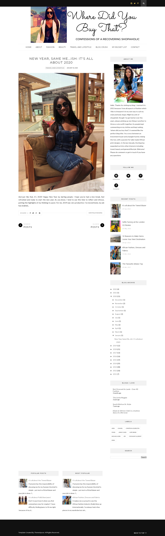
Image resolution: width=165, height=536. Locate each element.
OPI (125, 436)
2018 (115, 349)
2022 (115, 289)
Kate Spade (133, 432)
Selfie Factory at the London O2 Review (133, 223)
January (118, 335)
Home (28, 47)
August (118, 314)
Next (97, 185)
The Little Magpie (120, 398)
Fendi (113, 432)
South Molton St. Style (122, 404)
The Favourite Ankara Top (132, 264)
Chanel (120, 428)
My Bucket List (119, 47)
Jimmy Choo (122, 432)
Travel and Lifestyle (80, 47)
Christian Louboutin (132, 428)
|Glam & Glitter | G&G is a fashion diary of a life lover (126, 412)
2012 (115, 371)
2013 (115, 367)
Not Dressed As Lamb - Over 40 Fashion (125, 390)
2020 (115, 296)
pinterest (141, 179)
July (116, 318)
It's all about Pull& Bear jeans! (40, 497)
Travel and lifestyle (55, 68)
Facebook (116, 189)
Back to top (139, 533)
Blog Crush (102, 47)
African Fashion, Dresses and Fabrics (133, 249)
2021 (115, 293)
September (119, 310)
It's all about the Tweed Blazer (134, 205)
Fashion (50, 47)
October (118, 307)
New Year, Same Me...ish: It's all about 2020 (61, 60)
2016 (115, 356)
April (116, 328)
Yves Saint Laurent (135, 436)
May (116, 325)
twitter (128, 179)
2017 (115, 353)
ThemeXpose (39, 532)
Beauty (62, 47)
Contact (135, 47)
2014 (115, 363)
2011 (115, 374)
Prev (91, 185)
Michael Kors (116, 436)
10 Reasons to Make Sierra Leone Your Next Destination (133, 237)
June (117, 321)
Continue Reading (95, 213)
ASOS (113, 428)
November (119, 303)
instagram (116, 179)
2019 (115, 346)
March (117, 332)
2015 (115, 360)
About (39, 47)
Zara (113, 440)
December (119, 300)
